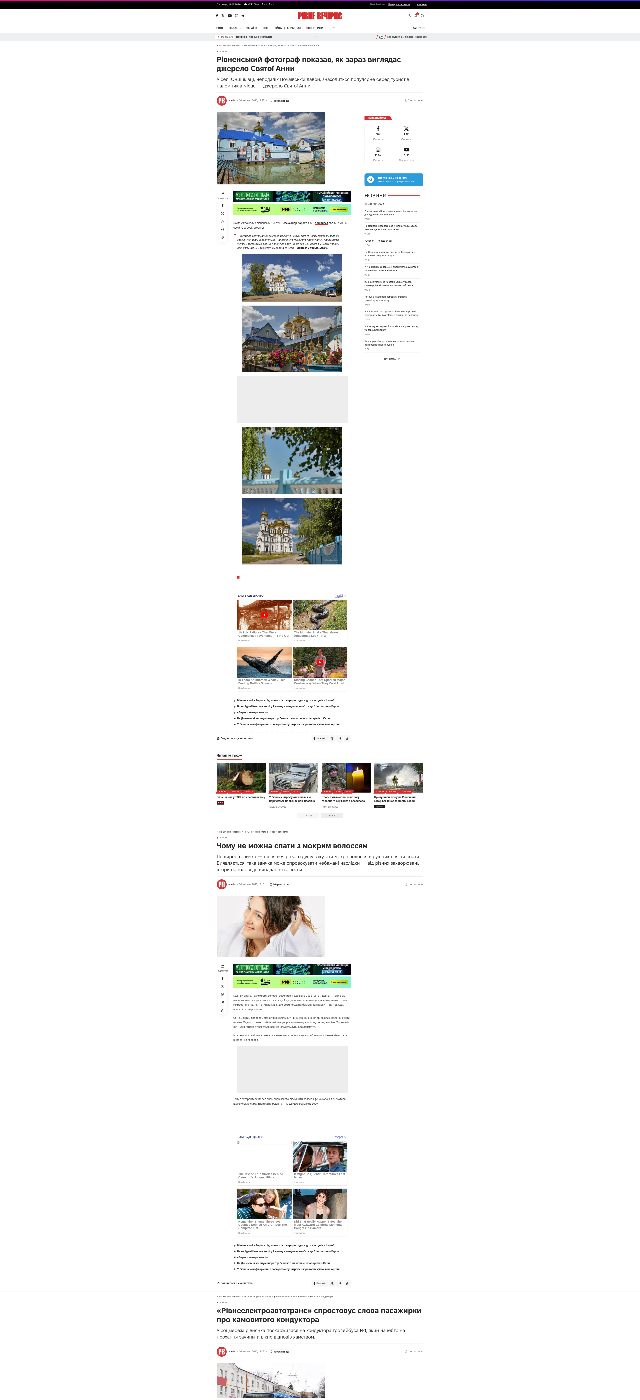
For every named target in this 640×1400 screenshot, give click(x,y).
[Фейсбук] (217, 15)
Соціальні (406, 791)
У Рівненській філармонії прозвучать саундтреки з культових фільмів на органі (288, 724)
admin (232, 100)
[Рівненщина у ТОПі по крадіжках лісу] (241, 778)
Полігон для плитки (247, 36)
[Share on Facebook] (222, 206)
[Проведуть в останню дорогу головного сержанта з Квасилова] (346, 778)
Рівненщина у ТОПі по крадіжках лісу (241, 797)
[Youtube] (406, 155)
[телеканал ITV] (220, 803)
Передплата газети (399, 4)
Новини (223, 51)
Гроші (286, 791)
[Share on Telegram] (222, 230)
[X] (223, 15)
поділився (321, 223)
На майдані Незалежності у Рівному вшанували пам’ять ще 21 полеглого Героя (288, 706)
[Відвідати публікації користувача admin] (222, 101)
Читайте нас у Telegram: (391, 177)
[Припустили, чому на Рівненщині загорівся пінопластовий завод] (398, 778)
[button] (409, 15)
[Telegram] (243, 15)
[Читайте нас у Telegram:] (370, 179)
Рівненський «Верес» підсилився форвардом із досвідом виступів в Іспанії (285, 700)
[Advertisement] (293, 399)
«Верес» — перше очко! (252, 712)
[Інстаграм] (236, 15)
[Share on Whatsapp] (222, 222)
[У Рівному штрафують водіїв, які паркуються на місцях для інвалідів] (293, 778)
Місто (296, 791)
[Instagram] (378, 155)
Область (249, 791)
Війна (338, 791)
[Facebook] (378, 134)
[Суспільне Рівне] (379, 806)
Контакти (422, 4)
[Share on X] (222, 214)
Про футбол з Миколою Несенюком (407, 36)
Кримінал (235, 791)
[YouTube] (230, 15)
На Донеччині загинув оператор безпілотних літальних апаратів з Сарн (283, 718)
